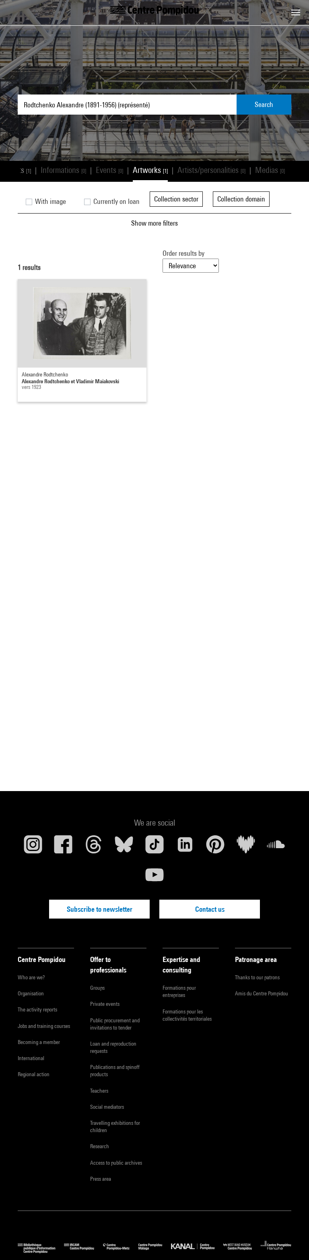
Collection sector (176, 199)
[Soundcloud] (276, 847)
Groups (97, 988)
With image (49, 201)
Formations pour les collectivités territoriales (187, 1015)
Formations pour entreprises (179, 991)
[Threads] (93, 847)
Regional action (33, 1074)
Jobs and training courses (44, 1026)
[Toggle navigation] (296, 12)
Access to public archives (116, 1162)
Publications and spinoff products (115, 1070)
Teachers (99, 1090)
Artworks (150, 170)
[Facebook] (63, 847)
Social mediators (107, 1107)
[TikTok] (154, 847)
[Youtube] (154, 878)
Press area (100, 1179)
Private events (104, 1004)
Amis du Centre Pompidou (261, 993)
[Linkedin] (185, 847)
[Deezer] (246, 847)
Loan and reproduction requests (113, 1047)
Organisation (31, 993)
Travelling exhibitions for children (115, 1126)
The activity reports (37, 1009)
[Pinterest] (215, 847)
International (31, 1058)
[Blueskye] (124, 847)
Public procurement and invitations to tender (115, 1024)
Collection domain (241, 199)
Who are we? (31, 977)
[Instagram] (33, 847)
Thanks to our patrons (257, 977)
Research (99, 1146)
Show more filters (154, 223)
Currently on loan (116, 201)
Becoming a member (39, 1042)
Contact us (210, 909)
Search (264, 104)
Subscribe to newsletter (99, 909)
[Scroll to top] (290, 1241)
